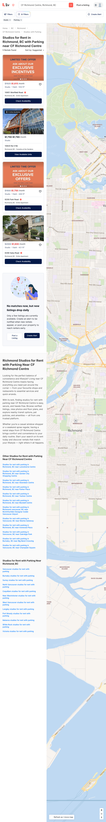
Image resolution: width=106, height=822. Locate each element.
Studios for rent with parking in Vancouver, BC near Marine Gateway (18, 519)
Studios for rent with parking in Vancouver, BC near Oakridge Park (17, 533)
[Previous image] (6, 68)
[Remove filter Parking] (21, 20)
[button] (20, 79)
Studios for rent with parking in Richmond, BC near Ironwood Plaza (17, 526)
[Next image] (40, 68)
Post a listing (83, 5)
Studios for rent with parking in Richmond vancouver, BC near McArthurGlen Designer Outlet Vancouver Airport (16, 510)
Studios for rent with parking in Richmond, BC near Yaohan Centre (17, 495)
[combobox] (21, 5)
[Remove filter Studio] (10, 20)
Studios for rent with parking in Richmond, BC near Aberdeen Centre (18, 481)
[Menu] (98, 5)
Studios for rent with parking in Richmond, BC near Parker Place (16, 488)
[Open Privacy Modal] (13, 5)
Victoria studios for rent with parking (18, 631)
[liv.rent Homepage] (6, 5)
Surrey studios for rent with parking (18, 580)
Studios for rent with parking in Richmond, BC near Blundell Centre (17, 501)
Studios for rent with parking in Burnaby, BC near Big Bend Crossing (18, 539)
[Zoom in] (101, 810)
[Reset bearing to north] (101, 817)
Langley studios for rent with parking (18, 609)
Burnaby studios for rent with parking (18, 576)
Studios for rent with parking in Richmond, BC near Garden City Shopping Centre (16, 473)
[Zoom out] (101, 814)
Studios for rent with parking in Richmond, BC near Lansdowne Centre (19, 465)
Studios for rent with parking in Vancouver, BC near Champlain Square (19, 546)
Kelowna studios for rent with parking (18, 620)
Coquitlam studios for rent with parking (19, 591)
